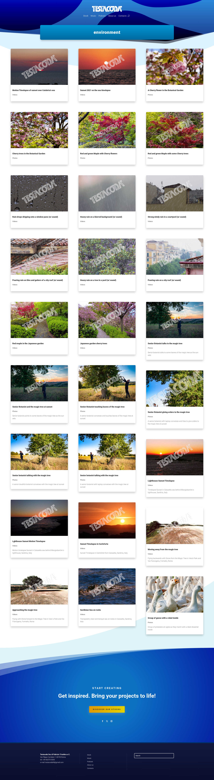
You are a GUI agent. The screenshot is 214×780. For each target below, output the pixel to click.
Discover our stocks (107, 709)
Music (93, 16)
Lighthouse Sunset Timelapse (161, 481)
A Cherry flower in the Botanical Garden (165, 90)
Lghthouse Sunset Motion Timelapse (28, 541)
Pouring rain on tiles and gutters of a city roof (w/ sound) (37, 280)
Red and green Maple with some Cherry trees (168, 153)
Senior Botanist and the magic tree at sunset (32, 407)
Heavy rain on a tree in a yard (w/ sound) (98, 280)
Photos (14, 158)
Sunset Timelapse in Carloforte (94, 544)
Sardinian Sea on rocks (90, 610)
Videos (14, 95)
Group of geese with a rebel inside (163, 618)
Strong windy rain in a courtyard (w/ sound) (167, 217)
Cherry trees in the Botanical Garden (28, 153)
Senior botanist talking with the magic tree (31, 475)
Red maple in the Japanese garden (28, 343)
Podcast (102, 16)
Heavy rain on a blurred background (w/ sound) (101, 217)
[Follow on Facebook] (102, 721)
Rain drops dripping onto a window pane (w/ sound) (35, 217)
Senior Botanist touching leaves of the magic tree (102, 407)
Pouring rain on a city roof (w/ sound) (164, 280)
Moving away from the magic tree (163, 549)
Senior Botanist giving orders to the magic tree (169, 412)
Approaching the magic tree (24, 610)
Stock (85, 16)
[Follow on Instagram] (111, 721)
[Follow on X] (107, 721)
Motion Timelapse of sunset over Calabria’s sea (33, 90)
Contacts (122, 16)
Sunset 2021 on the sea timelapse (95, 90)
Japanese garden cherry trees (93, 343)
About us (112, 16)
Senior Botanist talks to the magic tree (165, 343)
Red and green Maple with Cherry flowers (98, 153)
